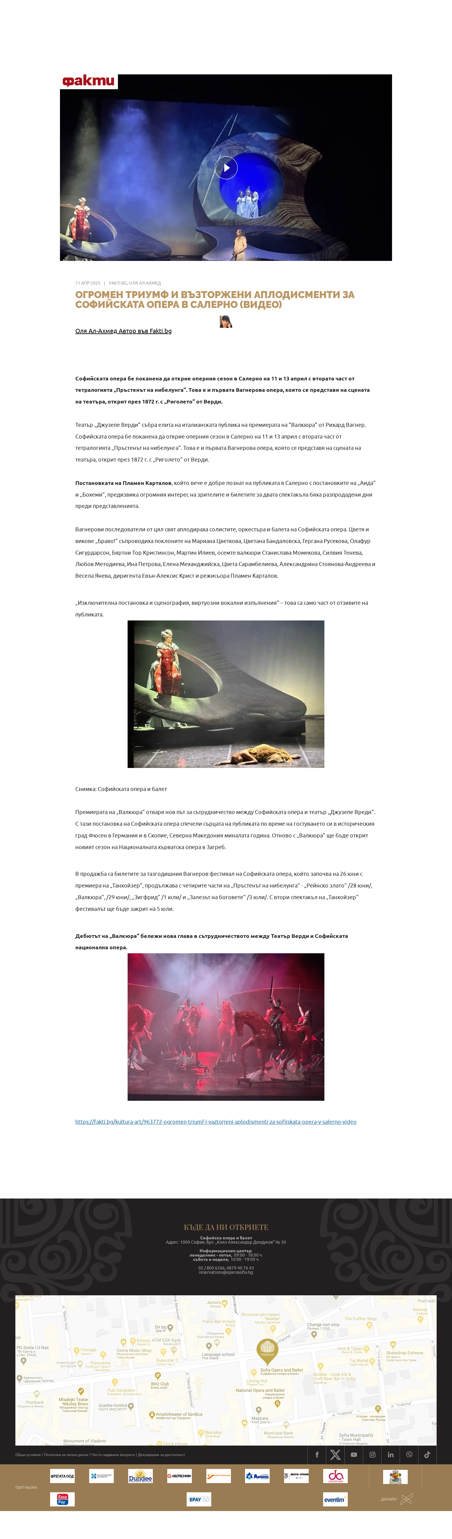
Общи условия (28, 1455)
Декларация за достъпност (161, 1455)
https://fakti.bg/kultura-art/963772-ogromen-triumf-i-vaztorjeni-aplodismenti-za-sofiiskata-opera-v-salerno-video (216, 1122)
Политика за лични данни (66, 1455)
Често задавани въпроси (113, 1455)
